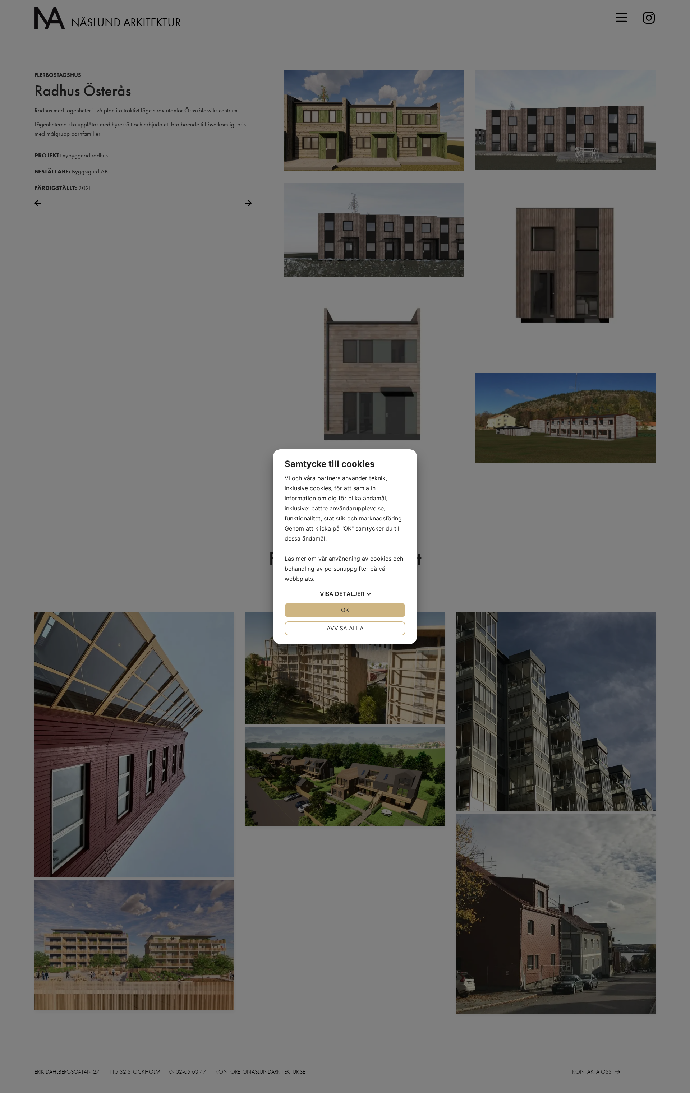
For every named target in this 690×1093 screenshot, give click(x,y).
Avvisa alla (345, 628)
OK (345, 609)
